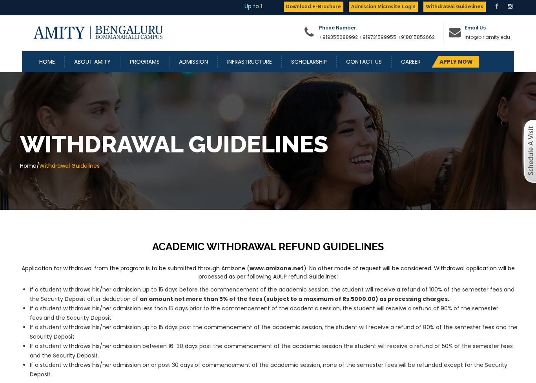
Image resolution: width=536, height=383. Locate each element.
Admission (193, 62)
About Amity (92, 62)
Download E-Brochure (313, 6)
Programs (145, 62)
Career (411, 62)
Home (47, 62)
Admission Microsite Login (383, 6)
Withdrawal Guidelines (454, 6)
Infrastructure (249, 62)
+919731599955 (377, 37)
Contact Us (364, 62)
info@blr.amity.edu (487, 37)
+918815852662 (417, 37)
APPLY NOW (456, 62)
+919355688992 (339, 37)
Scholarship (309, 62)
